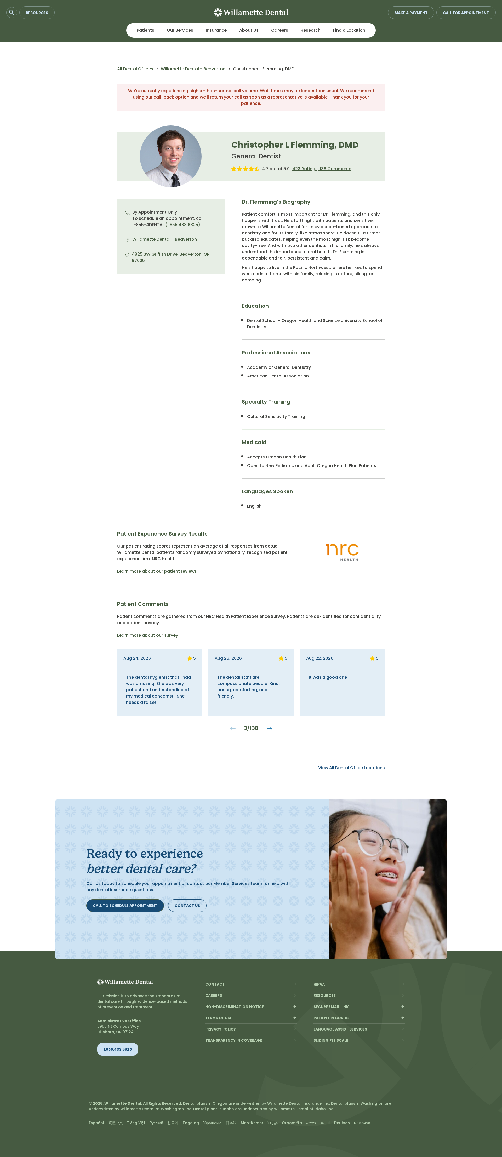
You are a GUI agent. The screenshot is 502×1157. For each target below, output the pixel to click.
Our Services (180, 30)
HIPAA (319, 984)
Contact (215, 984)
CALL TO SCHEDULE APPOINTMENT (125, 905)
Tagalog (190, 1122)
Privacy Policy (220, 1029)
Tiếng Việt (136, 1122)
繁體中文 (115, 1122)
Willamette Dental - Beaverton (193, 69)
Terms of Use (218, 1018)
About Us (249, 30)
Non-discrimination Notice (234, 1006)
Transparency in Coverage (233, 1040)
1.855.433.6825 (118, 1049)
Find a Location (349, 30)
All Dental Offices (135, 69)
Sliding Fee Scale (330, 1040)
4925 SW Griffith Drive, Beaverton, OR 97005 (171, 257)
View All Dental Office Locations (351, 767)
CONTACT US (187, 905)
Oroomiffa (292, 1122)
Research (311, 30)
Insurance (216, 30)
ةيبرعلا (272, 1122)
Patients (145, 30)
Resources (37, 12)
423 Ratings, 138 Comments (321, 169)
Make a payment (411, 12)
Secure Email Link (331, 1006)
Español (96, 1122)
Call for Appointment (466, 12)
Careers (279, 30)
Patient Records (331, 1018)
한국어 (172, 1122)
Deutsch (342, 1122)
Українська (212, 1122)
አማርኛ (311, 1122)
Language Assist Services (340, 1029)
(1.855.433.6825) (182, 225)
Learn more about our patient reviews (157, 571)
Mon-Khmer (252, 1122)
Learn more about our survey (147, 635)
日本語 (231, 1122)
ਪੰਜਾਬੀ (325, 1122)
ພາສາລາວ (362, 1122)
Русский (156, 1122)
